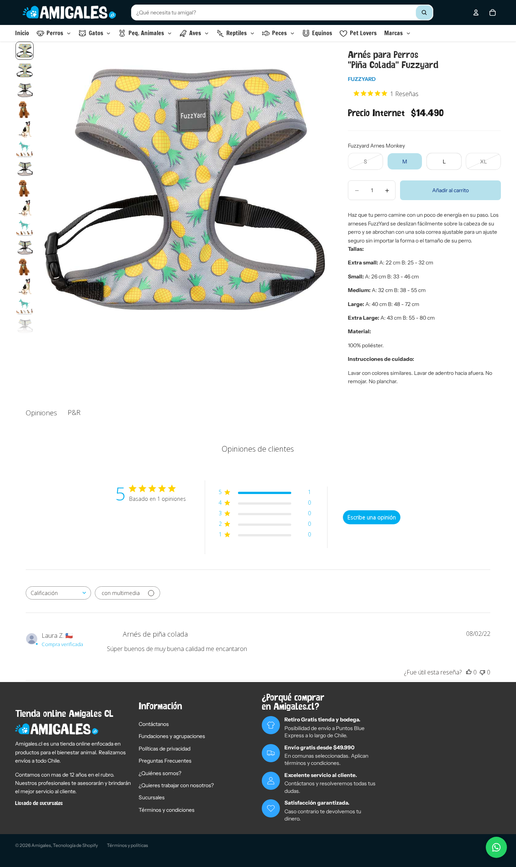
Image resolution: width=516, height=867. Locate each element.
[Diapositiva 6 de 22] (24, 149)
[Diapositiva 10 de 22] (24, 227)
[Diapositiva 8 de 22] (24, 188)
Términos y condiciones (167, 809)
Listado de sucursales (39, 803)
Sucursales (152, 797)
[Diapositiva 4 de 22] (24, 109)
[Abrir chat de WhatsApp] (496, 847)
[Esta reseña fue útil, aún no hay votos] (468, 672)
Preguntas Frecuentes (165, 760)
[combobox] (282, 12)
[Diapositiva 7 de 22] (24, 168)
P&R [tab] (74, 412)
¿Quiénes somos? (160, 773)
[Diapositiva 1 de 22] (24, 50)
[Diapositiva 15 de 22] (24, 326)
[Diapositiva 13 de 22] (24, 286)
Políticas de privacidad (164, 748)
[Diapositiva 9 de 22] (24, 208)
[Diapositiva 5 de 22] (24, 129)
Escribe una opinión (372, 517)
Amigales (41, 845)
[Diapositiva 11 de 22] (24, 247)
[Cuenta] (476, 12)
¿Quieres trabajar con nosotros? (176, 785)
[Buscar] (424, 12)
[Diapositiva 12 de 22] (24, 267)
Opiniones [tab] (41, 412)
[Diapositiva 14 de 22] (24, 306)
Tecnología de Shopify (75, 845)
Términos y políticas (127, 845)
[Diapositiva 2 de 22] (24, 70)
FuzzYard (362, 79)
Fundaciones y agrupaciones (172, 736)
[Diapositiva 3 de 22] (24, 90)
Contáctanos (154, 724)
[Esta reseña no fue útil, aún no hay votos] (482, 672)
